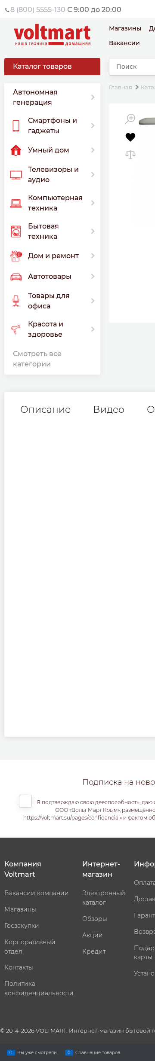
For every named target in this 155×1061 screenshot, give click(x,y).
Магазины (125, 28)
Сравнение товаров (97, 1052)
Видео (108, 410)
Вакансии (124, 43)
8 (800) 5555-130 (37, 10)
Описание (45, 410)
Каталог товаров (42, 66)
